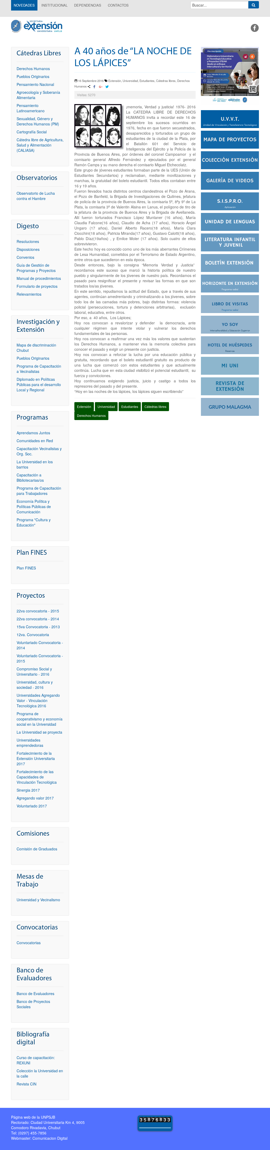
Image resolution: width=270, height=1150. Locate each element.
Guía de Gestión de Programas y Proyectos (36, 267)
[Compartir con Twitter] (106, 87)
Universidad (106, 406)
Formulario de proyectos (37, 286)
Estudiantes (129, 406)
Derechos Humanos (91, 415)
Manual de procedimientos (39, 278)
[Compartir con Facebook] (94, 87)
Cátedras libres (155, 406)
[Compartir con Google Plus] (100, 87)
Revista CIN (26, 1083)
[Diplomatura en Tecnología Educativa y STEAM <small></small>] (230, 75)
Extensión (84, 406)
